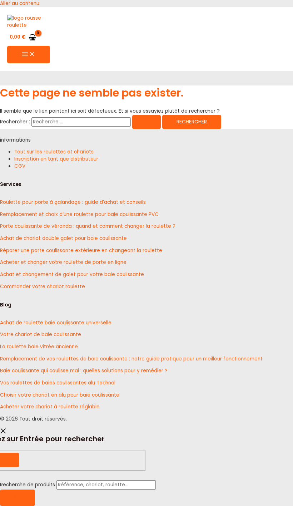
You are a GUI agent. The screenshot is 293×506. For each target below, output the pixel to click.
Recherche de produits (28, 484)
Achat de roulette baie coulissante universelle (55, 322)
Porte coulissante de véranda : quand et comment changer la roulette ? (87, 226)
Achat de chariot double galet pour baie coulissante (63, 238)
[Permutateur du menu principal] (28, 54)
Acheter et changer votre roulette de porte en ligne (63, 262)
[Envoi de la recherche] (146, 122)
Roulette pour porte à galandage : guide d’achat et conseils (73, 202)
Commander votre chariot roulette (42, 286)
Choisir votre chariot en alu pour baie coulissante (59, 395)
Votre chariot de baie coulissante (40, 334)
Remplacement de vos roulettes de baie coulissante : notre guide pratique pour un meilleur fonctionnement (131, 358)
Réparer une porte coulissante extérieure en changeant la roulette (81, 250)
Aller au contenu (19, 3)
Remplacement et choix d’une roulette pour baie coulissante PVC (79, 214)
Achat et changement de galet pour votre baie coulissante (72, 274)
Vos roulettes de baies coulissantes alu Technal (57, 382)
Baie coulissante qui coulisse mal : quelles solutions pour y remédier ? (84, 370)
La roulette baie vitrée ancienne (39, 346)
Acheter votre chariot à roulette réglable (50, 406)
